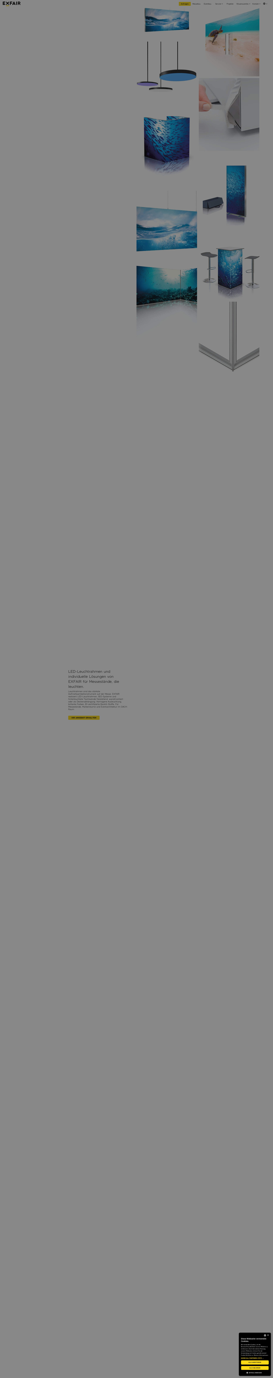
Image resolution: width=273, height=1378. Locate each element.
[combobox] (265, 1335)
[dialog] (255, 1354)
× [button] (268, 1335)
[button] (255, 1358)
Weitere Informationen (261, 1355)
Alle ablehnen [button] (254, 1368)
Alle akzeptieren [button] (254, 1362)
